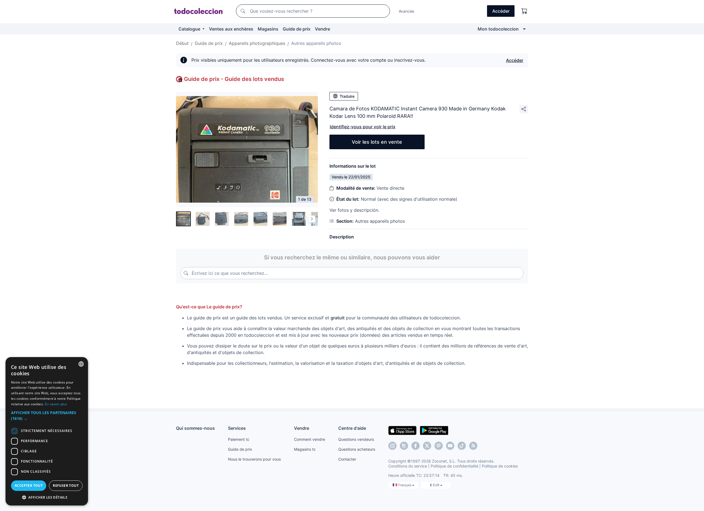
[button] (46, 415)
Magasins (268, 29)
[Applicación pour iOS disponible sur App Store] (402, 430)
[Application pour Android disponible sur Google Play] (434, 430)
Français (405, 485)
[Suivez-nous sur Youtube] (450, 446)
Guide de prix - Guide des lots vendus (234, 79)
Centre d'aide (352, 428)
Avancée (406, 11)
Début (182, 43)
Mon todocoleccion (498, 29)
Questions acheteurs (356, 449)
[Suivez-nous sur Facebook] (415, 446)
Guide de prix (296, 29)
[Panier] (524, 11)
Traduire (347, 96)
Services (237, 428)
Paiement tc (238, 439)
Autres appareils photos (316, 43)
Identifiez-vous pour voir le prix (362, 126)
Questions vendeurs (356, 439)
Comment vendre (309, 439)
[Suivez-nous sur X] (427, 446)
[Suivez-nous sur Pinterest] (439, 446)
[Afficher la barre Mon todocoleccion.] (524, 28)
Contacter (347, 459)
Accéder (514, 60)
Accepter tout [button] (29, 485)
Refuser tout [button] (66, 485)
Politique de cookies (500, 466)
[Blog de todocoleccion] (473, 446)
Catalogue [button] (189, 29)
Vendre (322, 29)
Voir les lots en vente (377, 142)
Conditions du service (407, 466)
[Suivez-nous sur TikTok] (462, 446)
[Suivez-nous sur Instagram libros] (404, 446)
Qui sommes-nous (195, 428)
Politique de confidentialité (454, 466)
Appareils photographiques (257, 43)
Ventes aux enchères (231, 29)
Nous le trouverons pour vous (254, 459)
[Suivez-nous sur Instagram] (392, 446)
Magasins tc (305, 449)
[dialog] (47, 431)
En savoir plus (56, 404)
